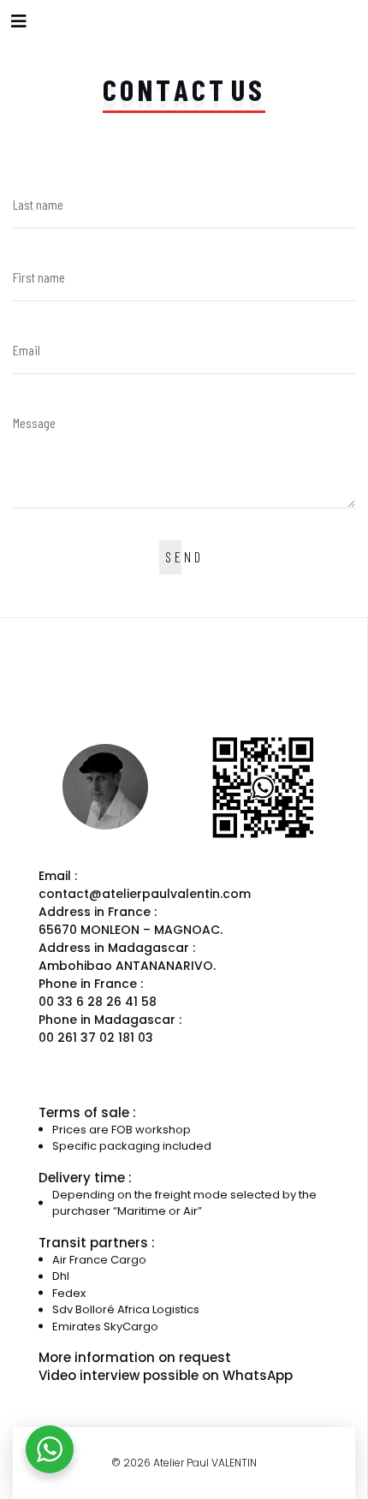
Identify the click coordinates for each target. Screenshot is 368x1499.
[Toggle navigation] (19, 21)
